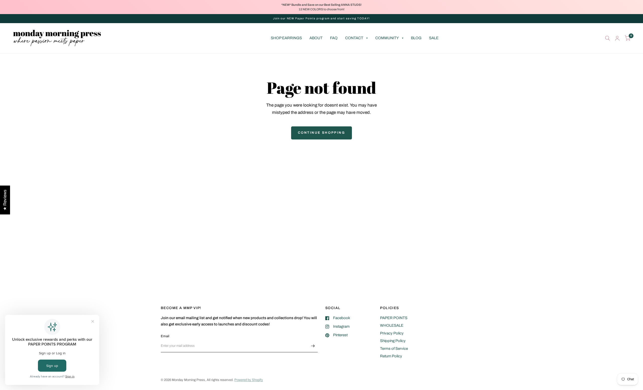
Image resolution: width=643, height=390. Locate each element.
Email (165, 336)
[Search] (607, 38)
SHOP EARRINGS (286, 38)
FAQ (334, 38)
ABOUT (316, 38)
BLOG (416, 38)
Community (387, 38)
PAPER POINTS (393, 318)
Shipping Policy (393, 341)
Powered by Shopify (248, 380)
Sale (434, 38)
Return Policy (391, 356)
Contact (354, 38)
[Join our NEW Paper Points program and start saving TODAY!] (321, 18)
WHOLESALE (391, 325)
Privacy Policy (392, 333)
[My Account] (617, 38)
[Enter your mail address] (313, 345)
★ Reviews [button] (5, 199)
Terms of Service (394, 349)
